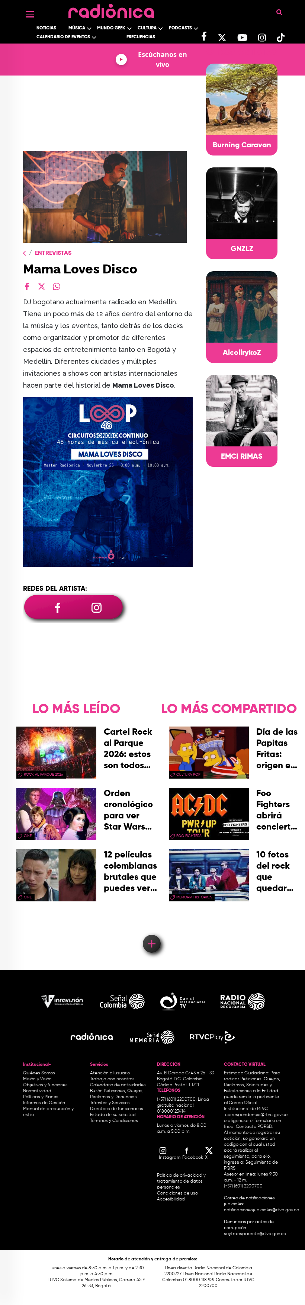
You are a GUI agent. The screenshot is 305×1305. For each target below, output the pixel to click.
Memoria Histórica (194, 897)
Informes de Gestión (44, 1103)
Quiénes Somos (39, 1073)
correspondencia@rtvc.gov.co (256, 1115)
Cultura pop (188, 774)
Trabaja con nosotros (112, 1079)
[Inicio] (111, 9)
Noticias (46, 28)
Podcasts (180, 28)
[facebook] (26, 286)
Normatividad (37, 1091)
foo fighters (189, 836)
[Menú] (29, 14)
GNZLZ (242, 249)
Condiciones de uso (177, 1193)
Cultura (147, 28)
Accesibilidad (171, 1199)
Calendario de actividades (118, 1085)
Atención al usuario (110, 1073)
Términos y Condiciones (114, 1121)
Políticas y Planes (40, 1097)
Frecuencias (140, 37)
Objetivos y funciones (45, 1085)
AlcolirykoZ (242, 353)
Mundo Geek (111, 28)
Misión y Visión (37, 1079)
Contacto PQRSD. (254, 1127)
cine (28, 836)
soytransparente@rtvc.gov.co (255, 1234)
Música (76, 28)
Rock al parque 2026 (43, 774)
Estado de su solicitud (113, 1115)
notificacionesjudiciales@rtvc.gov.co (261, 1210)
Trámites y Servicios (110, 1103)
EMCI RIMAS (242, 457)
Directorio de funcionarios (116, 1109)
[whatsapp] (56, 286)
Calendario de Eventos (63, 37)
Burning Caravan (242, 145)
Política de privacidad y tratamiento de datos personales (181, 1181)
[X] (41, 286)
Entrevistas (53, 253)
